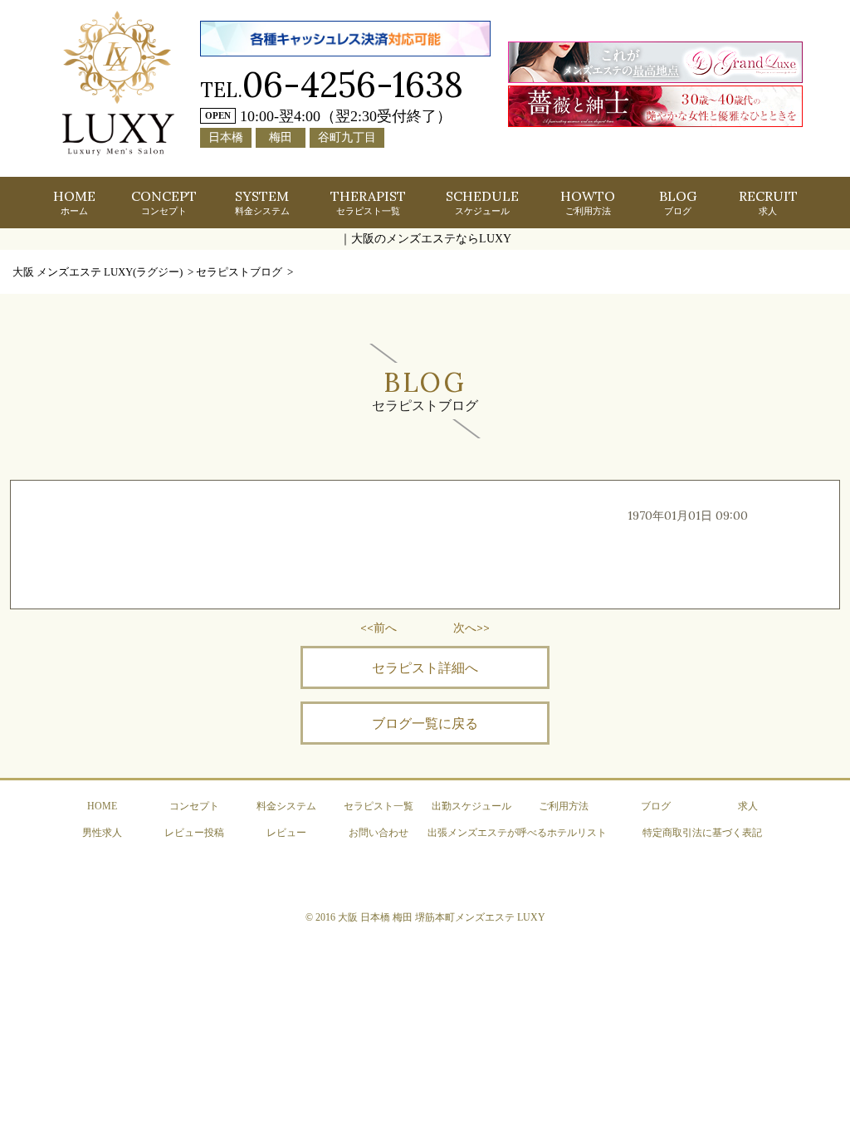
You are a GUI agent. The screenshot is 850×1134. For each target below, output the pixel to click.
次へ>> (471, 627)
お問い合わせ (378, 832)
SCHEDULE (482, 202)
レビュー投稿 (194, 832)
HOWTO (587, 202)
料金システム (286, 806)
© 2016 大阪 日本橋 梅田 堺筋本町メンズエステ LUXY (425, 917)
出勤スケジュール (471, 806)
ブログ (656, 806)
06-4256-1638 (352, 84)
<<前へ (378, 627)
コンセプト (194, 806)
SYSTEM (262, 202)
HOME (74, 202)
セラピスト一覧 (378, 806)
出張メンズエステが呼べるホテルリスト (517, 832)
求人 (748, 806)
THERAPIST (368, 202)
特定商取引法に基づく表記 (702, 832)
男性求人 (102, 832)
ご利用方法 (564, 806)
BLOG (677, 202)
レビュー (286, 832)
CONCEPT (164, 202)
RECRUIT (768, 202)
